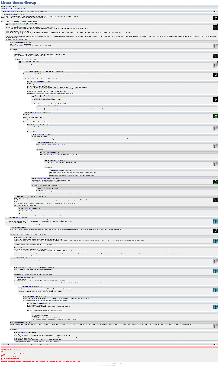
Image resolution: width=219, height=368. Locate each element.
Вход (23, 8)
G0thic (16, 217)
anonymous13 (35, 112)
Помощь (11, 8)
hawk (12, 14)
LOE (16, 24)
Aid (20, 42)
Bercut (38, 81)
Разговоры (7, 11)
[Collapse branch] (1, 14)
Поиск (18, 8)
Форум (5, 8)
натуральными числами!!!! (58, 144)
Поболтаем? (14, 11)
